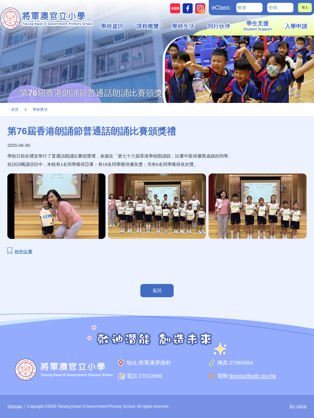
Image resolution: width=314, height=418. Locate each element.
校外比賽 (23, 251)
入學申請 (296, 26)
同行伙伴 (219, 26)
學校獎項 (40, 109)
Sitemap (14, 406)
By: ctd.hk (298, 406)
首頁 (14, 109)
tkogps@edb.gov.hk (252, 376)
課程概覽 (147, 26)
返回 (157, 290)
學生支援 (257, 25)
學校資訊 (112, 26)
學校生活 (183, 26)
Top (301, 398)
